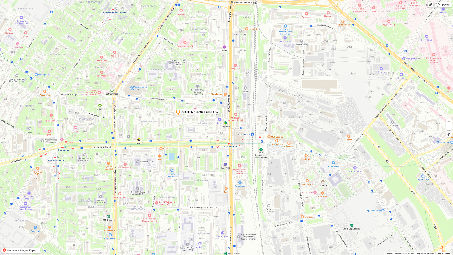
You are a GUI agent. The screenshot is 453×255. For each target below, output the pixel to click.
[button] (430, 4)
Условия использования (404, 253)
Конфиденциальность (425, 253)
